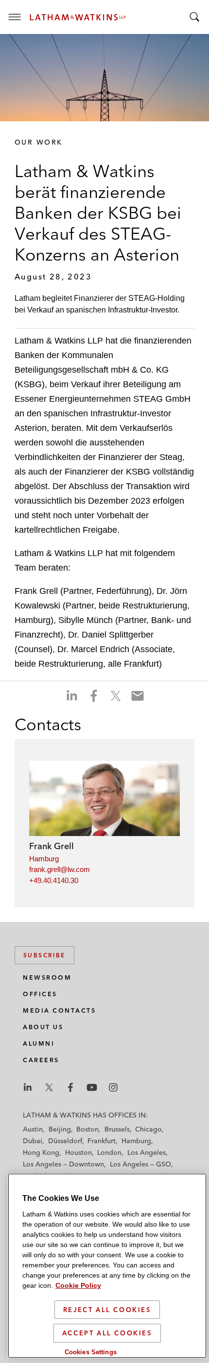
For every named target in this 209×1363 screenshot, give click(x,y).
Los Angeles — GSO (140, 1164)
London (109, 1152)
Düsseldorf (65, 1140)
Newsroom (47, 977)
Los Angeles (146, 1152)
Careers (41, 1060)
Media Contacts (59, 1010)
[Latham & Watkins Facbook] (70, 1087)
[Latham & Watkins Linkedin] (27, 1087)
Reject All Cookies (107, 1310)
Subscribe (44, 955)
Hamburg (44, 858)
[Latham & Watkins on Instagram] (113, 1087)
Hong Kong (41, 1152)
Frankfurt (101, 1140)
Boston (87, 1129)
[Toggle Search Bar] (194, 17)
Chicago (148, 1129)
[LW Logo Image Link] (77, 17)
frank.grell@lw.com (59, 869)
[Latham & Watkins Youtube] (92, 1087)
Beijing (60, 1129)
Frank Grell (51, 846)
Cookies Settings (91, 1352)
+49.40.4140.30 (53, 880)
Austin (33, 1129)
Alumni (38, 1043)
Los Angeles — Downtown (63, 1164)
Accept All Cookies (107, 1333)
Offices (40, 994)
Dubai (32, 1140)
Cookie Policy (78, 1285)
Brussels (117, 1129)
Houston (78, 1152)
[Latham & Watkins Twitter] (49, 1087)
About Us (43, 1027)
